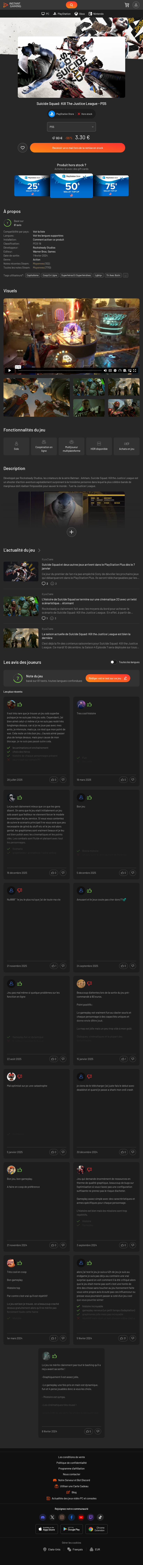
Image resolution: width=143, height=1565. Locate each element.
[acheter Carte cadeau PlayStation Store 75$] (110, 185)
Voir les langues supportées (48, 235)
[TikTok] (100, 1517)
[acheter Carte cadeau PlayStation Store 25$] (32, 185)
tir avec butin (113, 275)
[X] (52, 1517)
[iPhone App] (47, 1529)
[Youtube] (81, 1517)
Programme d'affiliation (71, 1468)
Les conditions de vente (71, 1457)
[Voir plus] (36, 737)
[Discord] (42, 1517)
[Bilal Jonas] (81, 704)
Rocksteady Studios (44, 247)
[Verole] (11, 1263)
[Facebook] (71, 1517)
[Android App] (72, 1529)
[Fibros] (11, 704)
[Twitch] (90, 1517)
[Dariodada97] (81, 1076)
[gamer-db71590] (81, 890)
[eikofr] (11, 797)
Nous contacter (71, 1474)
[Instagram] (61, 1517)
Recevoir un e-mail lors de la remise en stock (77, 147)
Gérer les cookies (71, 1542)
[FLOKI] (46, 1356)
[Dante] (11, 1170)
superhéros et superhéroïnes (76, 275)
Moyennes (39, 263)
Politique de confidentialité (72, 1462)
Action (36, 259)
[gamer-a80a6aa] (81, 797)
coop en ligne (50, 275)
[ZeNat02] (81, 983)
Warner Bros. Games (44, 251)
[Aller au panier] (127, 5)
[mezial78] (11, 1076)
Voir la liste (39, 231)
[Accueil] (12, 5)
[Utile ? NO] (63, 780)
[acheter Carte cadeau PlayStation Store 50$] (71, 186)
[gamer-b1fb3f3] (11, 890)
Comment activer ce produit (48, 239)
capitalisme (33, 275)
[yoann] (81, 1263)
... (126, 275)
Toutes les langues (129, 662)
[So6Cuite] (81, 1170)
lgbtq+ (98, 275)
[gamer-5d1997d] (11, 983)
